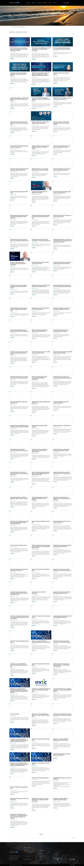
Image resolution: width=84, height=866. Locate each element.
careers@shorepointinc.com (28, 858)
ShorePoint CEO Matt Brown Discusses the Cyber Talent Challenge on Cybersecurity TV (62, 285)
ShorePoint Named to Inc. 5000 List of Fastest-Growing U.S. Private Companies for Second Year (19, 473)
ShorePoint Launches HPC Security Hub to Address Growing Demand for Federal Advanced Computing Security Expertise (40, 74)
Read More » (12, 58)
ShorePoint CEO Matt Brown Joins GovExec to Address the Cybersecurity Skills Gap (62, 262)
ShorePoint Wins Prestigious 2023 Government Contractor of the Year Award (19, 450)
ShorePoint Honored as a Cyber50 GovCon (62, 425)
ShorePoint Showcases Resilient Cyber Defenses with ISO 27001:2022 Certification (19, 330)
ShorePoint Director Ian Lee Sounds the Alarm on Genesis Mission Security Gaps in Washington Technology (19, 49)
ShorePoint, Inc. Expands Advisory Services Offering (41, 763)
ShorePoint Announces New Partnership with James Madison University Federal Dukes (18, 309)
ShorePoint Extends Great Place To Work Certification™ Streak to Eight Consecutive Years (19, 123)
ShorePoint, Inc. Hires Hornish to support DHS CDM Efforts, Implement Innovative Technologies (40, 800)
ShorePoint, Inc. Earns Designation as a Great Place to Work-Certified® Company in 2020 (41, 715)
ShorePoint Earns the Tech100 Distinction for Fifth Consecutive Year (40, 308)
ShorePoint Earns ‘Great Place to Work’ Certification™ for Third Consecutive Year (62, 641)
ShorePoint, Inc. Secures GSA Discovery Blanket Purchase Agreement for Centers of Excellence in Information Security (19, 764)
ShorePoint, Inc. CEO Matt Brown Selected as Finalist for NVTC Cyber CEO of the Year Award (41, 690)
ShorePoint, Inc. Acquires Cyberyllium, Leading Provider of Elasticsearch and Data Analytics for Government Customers (19, 740)
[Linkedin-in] (64, 3)
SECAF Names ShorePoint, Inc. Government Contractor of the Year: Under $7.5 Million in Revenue (62, 690)
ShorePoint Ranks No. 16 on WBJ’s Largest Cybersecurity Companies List (62, 192)
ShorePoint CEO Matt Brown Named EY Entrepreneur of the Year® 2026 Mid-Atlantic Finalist (41, 99)
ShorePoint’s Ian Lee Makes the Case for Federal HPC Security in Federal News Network (18, 74)
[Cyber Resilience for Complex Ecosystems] (17, 3)
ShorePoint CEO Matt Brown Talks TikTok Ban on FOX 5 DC (18, 402)
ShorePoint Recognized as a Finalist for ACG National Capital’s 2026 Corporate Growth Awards (19, 99)
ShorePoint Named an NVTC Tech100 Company (39, 426)
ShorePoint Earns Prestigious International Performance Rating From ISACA (62, 545)
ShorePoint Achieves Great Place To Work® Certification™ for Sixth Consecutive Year (19, 377)
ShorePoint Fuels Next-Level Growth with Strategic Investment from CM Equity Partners (40, 147)
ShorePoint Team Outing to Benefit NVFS (40, 777)
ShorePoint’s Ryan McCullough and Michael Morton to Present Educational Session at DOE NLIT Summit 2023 (40, 473)
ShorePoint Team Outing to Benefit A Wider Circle (41, 739)
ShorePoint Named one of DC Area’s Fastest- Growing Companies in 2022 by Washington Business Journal (41, 546)
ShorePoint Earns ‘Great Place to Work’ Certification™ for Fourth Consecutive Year (62, 569)
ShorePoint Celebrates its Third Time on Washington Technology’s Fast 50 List (61, 308)
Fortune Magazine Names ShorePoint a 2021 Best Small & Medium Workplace (62, 616)
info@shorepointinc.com (27, 854)
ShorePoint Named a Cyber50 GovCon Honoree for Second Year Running (39, 330)
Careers (50, 2)
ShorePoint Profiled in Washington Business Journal (19, 641)
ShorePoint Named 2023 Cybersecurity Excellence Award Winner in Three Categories (40, 498)
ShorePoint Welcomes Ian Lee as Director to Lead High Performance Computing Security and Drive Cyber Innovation (62, 240)
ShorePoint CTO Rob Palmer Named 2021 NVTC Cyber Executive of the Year (61, 592)
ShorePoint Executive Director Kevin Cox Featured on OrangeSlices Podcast (61, 146)
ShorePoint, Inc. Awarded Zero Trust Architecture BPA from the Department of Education (62, 498)
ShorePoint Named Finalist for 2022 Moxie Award (40, 569)
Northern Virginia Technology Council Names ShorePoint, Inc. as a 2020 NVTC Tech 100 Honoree (61, 665)
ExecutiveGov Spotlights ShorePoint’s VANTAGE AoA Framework (39, 192)
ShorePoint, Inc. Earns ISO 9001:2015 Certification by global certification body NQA (18, 665)
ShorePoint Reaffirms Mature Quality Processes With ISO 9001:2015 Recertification (39, 378)
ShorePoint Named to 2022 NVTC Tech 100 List (40, 521)
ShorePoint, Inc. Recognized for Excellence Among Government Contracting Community (62, 714)
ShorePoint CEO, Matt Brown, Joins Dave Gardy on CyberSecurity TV (61, 754)
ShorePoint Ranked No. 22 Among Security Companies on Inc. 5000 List (19, 569)
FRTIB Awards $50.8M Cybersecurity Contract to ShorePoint (60, 402)
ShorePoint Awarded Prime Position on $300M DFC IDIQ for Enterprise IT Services (19, 497)
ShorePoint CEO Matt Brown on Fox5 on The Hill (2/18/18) (19, 799)
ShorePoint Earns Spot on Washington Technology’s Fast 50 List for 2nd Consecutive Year (40, 450)
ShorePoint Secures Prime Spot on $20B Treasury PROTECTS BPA (40, 262)
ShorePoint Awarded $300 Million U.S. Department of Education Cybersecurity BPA (41, 641)
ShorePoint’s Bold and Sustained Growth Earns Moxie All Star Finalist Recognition (61, 48)
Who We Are (28, 2)
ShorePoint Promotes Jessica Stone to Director (61, 73)
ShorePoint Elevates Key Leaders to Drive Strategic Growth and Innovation (40, 122)
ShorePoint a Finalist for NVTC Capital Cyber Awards (41, 616)
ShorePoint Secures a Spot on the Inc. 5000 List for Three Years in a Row (41, 352)
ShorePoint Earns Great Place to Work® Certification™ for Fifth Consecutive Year (61, 472)
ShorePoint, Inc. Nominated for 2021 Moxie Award (40, 664)
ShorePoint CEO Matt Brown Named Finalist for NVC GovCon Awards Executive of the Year (41, 216)
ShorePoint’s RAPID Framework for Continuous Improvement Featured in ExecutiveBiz (18, 263)
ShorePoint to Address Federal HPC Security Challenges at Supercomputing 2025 (19, 169)
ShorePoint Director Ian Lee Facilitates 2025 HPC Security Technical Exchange (40, 169)
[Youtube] (68, 3)
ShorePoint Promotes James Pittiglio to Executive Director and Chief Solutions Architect (18, 286)
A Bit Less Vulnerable (14, 714)
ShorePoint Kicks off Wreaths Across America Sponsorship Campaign (61, 330)
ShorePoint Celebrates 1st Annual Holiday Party (18, 787)
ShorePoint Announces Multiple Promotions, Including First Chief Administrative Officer (19, 426)
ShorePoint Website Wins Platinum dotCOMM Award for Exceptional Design (62, 352)
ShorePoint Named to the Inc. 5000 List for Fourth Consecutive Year (62, 216)
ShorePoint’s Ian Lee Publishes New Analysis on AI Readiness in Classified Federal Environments (41, 49)
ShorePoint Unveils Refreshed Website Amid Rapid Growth (41, 402)
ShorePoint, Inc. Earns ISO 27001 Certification (38, 592)
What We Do (34, 2)
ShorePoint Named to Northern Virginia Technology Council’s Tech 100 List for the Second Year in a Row (19, 593)
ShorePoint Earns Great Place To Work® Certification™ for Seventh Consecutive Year (41, 240)
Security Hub (39, 2)
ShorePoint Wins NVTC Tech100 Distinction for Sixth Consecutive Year (19, 146)
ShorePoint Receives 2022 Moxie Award (18, 545)
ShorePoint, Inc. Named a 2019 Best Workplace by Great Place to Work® (60, 739)
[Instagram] (66, 3)
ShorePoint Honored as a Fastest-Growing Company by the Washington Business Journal (19, 353)
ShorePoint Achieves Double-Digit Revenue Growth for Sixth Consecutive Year (41, 285)
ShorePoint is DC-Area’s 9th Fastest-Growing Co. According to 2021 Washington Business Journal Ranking (19, 617)
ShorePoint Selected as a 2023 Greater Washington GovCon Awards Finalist (61, 450)
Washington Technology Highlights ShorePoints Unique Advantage (60, 799)
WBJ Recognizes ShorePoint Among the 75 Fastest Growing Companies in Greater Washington (19, 216)
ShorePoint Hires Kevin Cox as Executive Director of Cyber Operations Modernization (19, 240)
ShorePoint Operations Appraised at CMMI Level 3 (19, 192)
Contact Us (55, 2)
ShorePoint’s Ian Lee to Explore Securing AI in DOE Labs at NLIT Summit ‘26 (62, 98)
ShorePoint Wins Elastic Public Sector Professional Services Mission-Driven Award (62, 377)
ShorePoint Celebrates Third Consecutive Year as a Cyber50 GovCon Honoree (62, 169)
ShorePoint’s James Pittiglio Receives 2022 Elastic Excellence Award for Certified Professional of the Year (19, 522)
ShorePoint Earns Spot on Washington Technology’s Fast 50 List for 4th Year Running (61, 123)
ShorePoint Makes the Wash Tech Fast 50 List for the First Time (62, 521)
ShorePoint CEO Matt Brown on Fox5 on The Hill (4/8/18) (62, 778)
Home (10, 26)
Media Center (45, 2)
